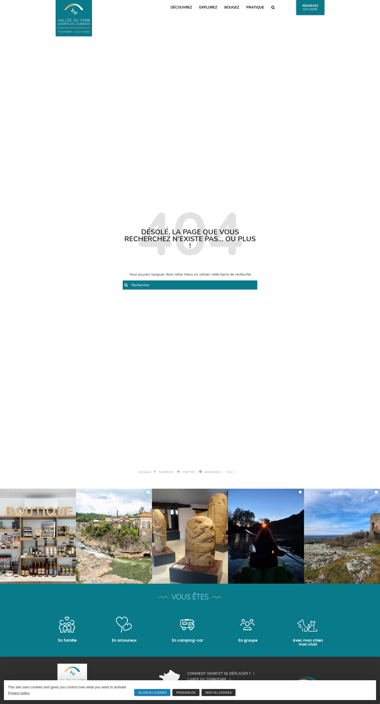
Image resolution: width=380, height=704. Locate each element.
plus (231, 472)
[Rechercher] (273, 8)
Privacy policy (19, 693)
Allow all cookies (152, 692)
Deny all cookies (218, 692)
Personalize (186, 692)
